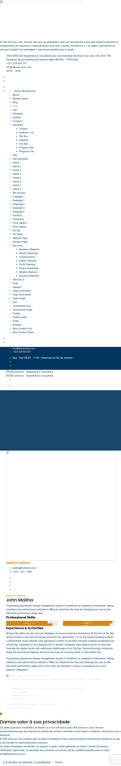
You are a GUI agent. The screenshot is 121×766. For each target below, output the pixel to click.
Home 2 (17, 166)
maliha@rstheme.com (24, 567)
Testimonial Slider (22, 309)
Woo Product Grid (22, 328)
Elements (18, 124)
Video (16, 321)
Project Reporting (28, 268)
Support (17, 287)
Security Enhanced (29, 275)
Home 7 (17, 185)
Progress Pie (26, 151)
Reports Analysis (28, 272)
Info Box (23, 143)
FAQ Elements (20, 158)
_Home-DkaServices (24, 91)
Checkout (18, 113)
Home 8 (17, 189)
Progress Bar (26, 147)
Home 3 (17, 170)
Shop (15, 283)
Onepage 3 (19, 204)
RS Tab (16, 230)
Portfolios (18, 219)
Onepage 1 (19, 196)
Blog (15, 102)
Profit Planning (27, 264)
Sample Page (20, 238)
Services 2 (18, 279)
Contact (17, 117)
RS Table (17, 234)
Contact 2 (18, 121)
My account (19, 192)
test (15, 302)
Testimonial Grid (21, 305)
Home (16, 162)
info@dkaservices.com (19, 67)
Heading (23, 140)
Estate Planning (27, 260)
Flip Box (23, 136)
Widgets (17, 324)
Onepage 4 (19, 207)
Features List (26, 132)
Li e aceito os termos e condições (26, 762)
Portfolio (17, 215)
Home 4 (17, 173)
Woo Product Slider (23, 332)
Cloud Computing (28, 253)
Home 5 (17, 177)
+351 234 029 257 (16, 63)
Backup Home (20, 98)
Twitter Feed (20, 317)
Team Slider (19, 298)
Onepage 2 (19, 200)
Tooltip (16, 313)
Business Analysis (29, 249)
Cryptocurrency (27, 256)
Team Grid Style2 (22, 294)
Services (17, 245)
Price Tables (19, 226)
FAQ (15, 155)
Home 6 (17, 181)
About (16, 94)
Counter (23, 128)
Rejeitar (59, 762)
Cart (15, 109)
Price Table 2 (20, 223)
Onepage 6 (19, 211)
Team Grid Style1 (22, 290)
